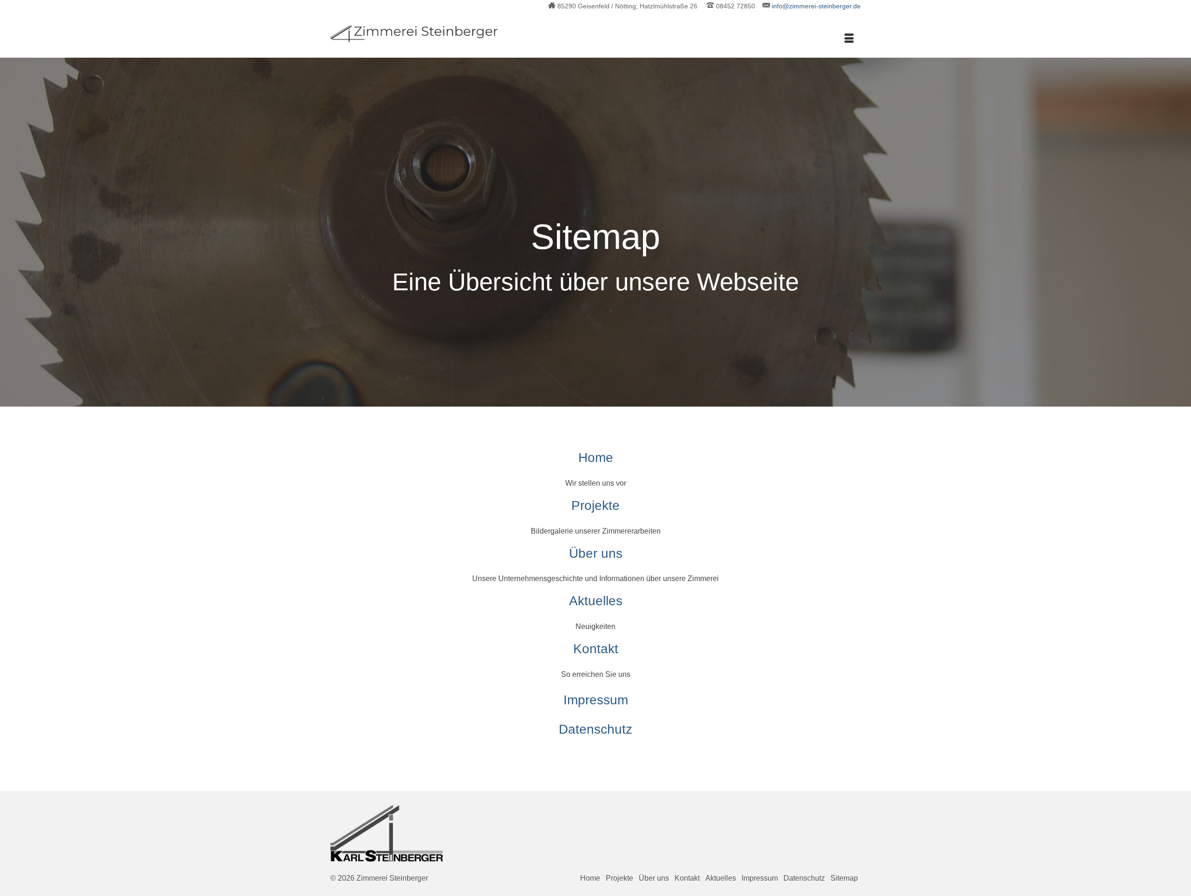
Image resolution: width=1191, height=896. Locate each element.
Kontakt (595, 649)
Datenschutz (595, 729)
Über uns (595, 553)
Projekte (595, 505)
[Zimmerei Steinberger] (414, 33)
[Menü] (849, 39)
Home (595, 457)
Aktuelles (595, 601)
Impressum (595, 700)
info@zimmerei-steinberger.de (816, 6)
